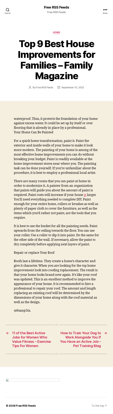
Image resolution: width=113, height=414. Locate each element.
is (85, 195)
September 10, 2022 (73, 87)
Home (56, 32)
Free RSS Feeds (56, 7)
